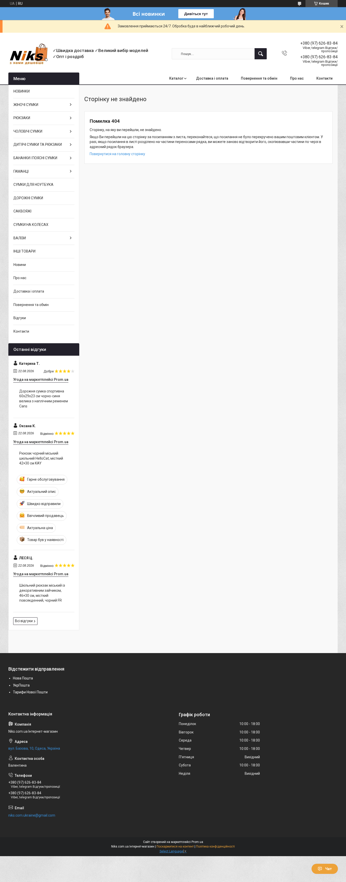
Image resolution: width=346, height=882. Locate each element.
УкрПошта (21, 685)
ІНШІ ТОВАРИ (24, 251)
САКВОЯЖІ (22, 211)
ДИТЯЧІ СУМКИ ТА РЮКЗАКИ (37, 144)
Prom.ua (197, 842)
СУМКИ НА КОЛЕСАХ (30, 225)
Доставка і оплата (212, 78)
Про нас (297, 78)
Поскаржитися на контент (175, 846)
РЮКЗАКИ (21, 118)
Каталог (176, 78)
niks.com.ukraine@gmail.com (31, 815)
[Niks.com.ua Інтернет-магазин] (28, 54)
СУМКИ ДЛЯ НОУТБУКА (33, 185)
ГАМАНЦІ (21, 171)
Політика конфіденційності (215, 846)
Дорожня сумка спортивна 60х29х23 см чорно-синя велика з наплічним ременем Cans (43, 398)
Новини (19, 265)
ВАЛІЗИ (19, 238)
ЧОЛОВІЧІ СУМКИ (27, 131)
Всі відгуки (24, 621)
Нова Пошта (23, 678)
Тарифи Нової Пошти (30, 692)
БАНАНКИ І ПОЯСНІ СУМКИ (35, 158)
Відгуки (19, 318)
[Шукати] (261, 53)
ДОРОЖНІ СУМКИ (28, 198)
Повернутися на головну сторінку (117, 154)
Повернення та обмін (259, 78)
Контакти (324, 78)
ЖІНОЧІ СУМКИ (25, 105)
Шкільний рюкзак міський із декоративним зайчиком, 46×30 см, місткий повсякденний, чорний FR (42, 592)
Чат (328, 869)
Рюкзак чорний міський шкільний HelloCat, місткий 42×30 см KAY (41, 458)
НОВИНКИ (21, 91)
